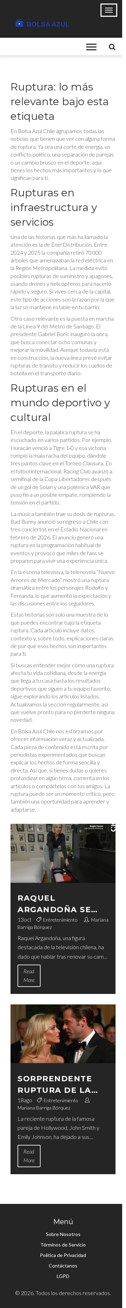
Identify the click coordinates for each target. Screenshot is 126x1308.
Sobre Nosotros (63, 1234)
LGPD (63, 1276)
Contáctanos (63, 1266)
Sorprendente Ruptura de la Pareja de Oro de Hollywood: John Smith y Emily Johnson (62, 1085)
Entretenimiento (60, 920)
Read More (29, 975)
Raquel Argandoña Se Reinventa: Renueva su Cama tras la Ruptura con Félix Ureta (62, 904)
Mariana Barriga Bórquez (44, 1108)
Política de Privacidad (63, 1255)
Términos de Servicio (63, 1245)
